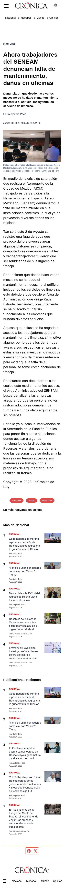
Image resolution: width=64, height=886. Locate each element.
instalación (47, 500)
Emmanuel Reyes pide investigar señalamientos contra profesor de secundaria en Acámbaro (23, 653)
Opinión (54, 17)
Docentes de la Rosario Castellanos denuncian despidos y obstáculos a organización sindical (23, 624)
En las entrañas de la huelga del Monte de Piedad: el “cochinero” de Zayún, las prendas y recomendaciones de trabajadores (23, 818)
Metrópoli (31, 881)
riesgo (31, 500)
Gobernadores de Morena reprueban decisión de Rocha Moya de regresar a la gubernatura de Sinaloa (24, 544)
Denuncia (16, 500)
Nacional (17, 881)
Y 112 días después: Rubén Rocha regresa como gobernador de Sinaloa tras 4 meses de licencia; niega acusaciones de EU (25, 784)
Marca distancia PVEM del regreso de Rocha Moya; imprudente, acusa (24, 596)
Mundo (45, 881)
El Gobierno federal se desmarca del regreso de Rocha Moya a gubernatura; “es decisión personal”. (25, 753)
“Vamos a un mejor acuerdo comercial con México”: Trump (25, 571)
